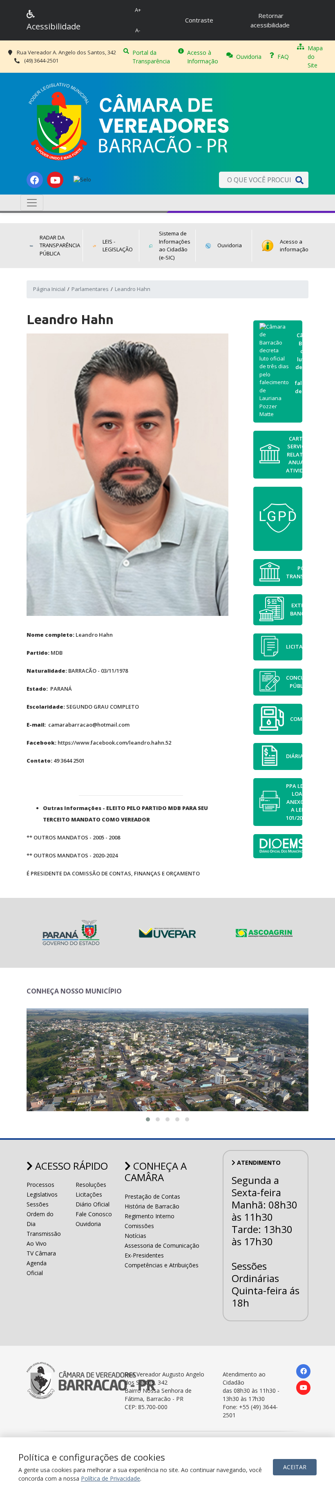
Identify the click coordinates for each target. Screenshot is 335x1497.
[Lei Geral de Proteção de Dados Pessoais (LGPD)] (277, 519)
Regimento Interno (149, 1216)
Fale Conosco (94, 1214)
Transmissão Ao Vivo (44, 1238)
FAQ (283, 56)
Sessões (38, 1204)
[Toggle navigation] (31, 203)
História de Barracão (152, 1206)
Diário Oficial (92, 1204)
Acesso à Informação (202, 57)
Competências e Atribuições (162, 1265)
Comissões (139, 1226)
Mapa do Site (315, 56)
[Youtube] (55, 180)
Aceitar (294, 1467)
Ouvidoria (248, 56)
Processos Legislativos (42, 1189)
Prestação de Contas (152, 1196)
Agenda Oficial (37, 1268)
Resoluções (91, 1184)
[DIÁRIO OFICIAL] (277, 846)
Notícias (135, 1236)
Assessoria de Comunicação (162, 1245)
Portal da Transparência (151, 57)
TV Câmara (41, 1253)
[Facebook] (35, 180)
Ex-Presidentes (144, 1255)
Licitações (89, 1194)
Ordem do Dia (40, 1219)
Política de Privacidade (110, 1478)
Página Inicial (49, 289)
